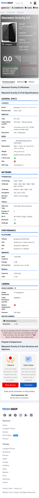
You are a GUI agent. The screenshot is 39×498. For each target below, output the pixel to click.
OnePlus (6, 465)
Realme (5, 472)
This (34, 335)
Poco (4, 476)
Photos (31, 82)
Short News (10, 435)
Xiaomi (5, 482)
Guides (5, 432)
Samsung (6, 479)
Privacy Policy (8, 488)
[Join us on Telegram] (15, 415)
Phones (5, 439)
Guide (29, 8)
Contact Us (18, 488)
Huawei (5, 462)
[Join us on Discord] (31, 415)
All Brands (6, 452)
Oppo (5, 469)
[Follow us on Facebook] (5, 415)
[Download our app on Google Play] (26, 415)
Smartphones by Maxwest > (29, 107)
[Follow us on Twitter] (10, 415)
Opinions (21, 82)
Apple (5, 459)
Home (5, 425)
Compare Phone (9, 429)
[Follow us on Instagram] (21, 415)
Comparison (18, 8)
